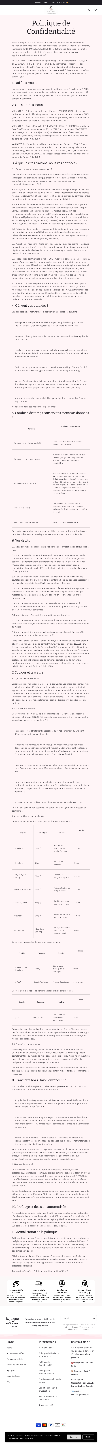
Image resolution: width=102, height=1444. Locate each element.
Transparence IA (46, 1405)
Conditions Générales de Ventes (50, 1381)
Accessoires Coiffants (16, 1353)
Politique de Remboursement (46, 1372)
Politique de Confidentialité (45, 1363)
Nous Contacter (13, 1376)
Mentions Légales (46, 1347)
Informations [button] (47, 1341)
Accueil (10, 1347)
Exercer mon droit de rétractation (48, 1398)
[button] (5, 10)
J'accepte (74, 1437)
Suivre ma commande (16, 1364)
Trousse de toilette (15, 1359)
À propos (11, 1370)
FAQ (8, 1381)
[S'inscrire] (94, 1318)
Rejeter (88, 1437)
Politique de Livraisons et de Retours (49, 1355)
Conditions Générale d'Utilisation (48, 1389)
